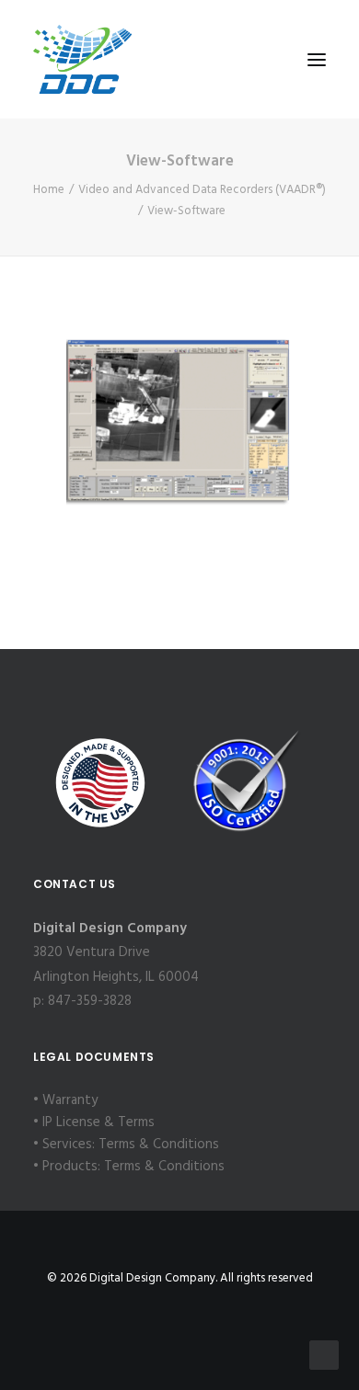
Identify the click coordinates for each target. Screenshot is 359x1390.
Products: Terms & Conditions (133, 1167)
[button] (316, 59)
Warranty (70, 1100)
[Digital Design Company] (82, 59)
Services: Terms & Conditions (130, 1145)
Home (48, 189)
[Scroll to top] (324, 1355)
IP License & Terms (98, 1122)
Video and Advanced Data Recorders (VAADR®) (202, 189)
